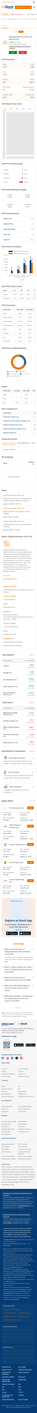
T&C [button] (8, 723)
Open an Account (28, 717)
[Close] (34, 687)
